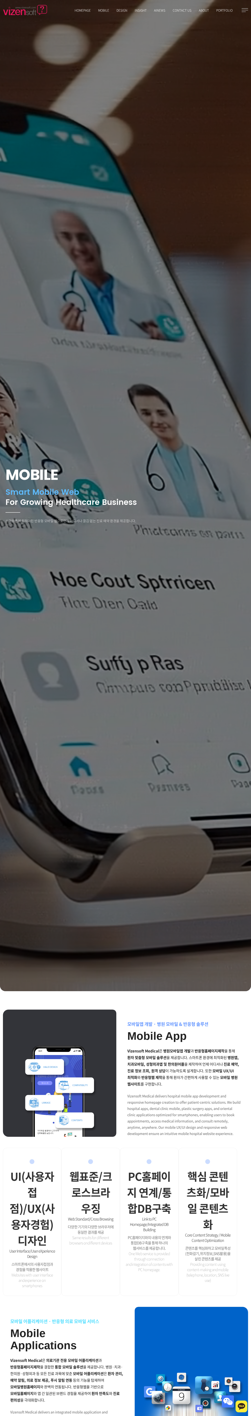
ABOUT (204, 10)
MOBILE (103, 10)
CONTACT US (182, 10)
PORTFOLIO (224, 10)
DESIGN (121, 10)
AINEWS (159, 10)
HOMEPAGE (83, 10)
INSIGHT (141, 10)
